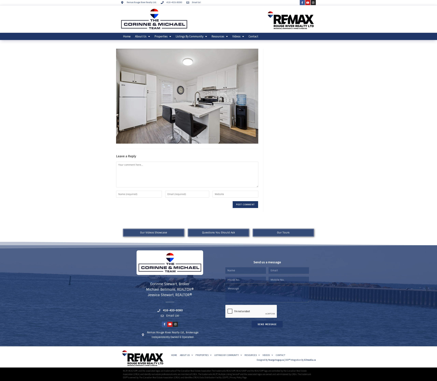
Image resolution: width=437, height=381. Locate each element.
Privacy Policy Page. (238, 377)
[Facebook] (302, 2)
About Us (140, 36)
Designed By (262, 359)
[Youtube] (307, 2)
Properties (161, 36)
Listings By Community (189, 36)
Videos (236, 36)
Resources (218, 36)
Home (127, 36)
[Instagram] (313, 2)
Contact (253, 36)
